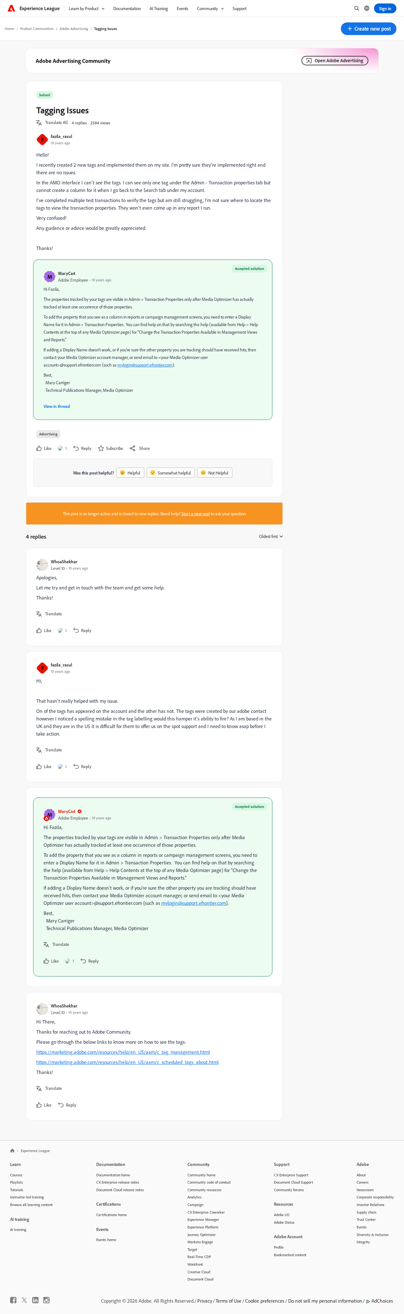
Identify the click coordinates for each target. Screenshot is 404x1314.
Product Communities (37, 28)
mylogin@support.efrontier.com (145, 364)
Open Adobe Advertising (339, 60)
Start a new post (195, 513)
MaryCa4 (66, 273)
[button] (368, 28)
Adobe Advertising (74, 28)
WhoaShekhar (64, 561)
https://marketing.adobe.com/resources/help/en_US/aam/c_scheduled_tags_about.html (127, 1062)
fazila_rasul (61, 136)
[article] (152, 597)
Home (9, 28)
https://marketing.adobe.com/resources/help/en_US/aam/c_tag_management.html (123, 1052)
